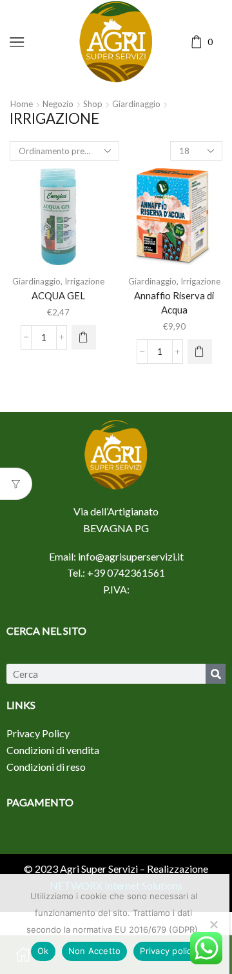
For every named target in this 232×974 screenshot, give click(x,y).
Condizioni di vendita (52, 750)
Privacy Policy (38, 733)
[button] (84, 337)
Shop (92, 104)
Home (21, 104)
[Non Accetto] (213, 924)
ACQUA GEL (58, 295)
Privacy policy (168, 951)
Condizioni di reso (46, 766)
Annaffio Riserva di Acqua (174, 302)
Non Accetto (94, 951)
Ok (43, 951)
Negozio (58, 104)
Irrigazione (84, 281)
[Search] (216, 674)
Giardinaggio (136, 104)
